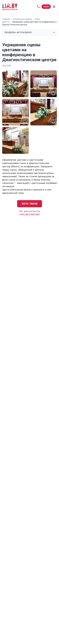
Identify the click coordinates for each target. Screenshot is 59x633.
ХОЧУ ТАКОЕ (30, 203)
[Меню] (54, 6)
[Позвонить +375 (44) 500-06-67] (38, 6)
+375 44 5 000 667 (29, 214)
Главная (6, 19)
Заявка (46, 7)
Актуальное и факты (22, 19)
